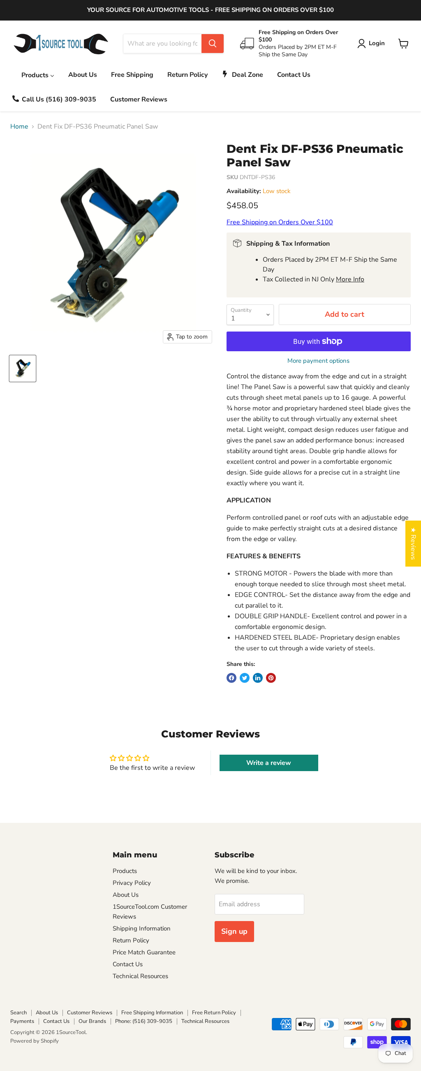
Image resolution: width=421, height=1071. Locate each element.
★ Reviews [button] (413, 543)
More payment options (318, 360)
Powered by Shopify (34, 1041)
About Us (126, 895)
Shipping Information (142, 928)
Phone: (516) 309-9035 (143, 1021)
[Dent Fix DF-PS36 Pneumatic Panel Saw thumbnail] (22, 368)
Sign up (234, 931)
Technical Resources (140, 976)
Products (125, 871)
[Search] (212, 43)
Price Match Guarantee (144, 952)
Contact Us (128, 964)
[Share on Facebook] (231, 678)
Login (377, 43)
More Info (350, 279)
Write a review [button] (268, 762)
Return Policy (131, 940)
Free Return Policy (214, 1012)
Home (19, 126)
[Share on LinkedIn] (258, 678)
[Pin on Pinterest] (271, 678)
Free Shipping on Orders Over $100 (280, 222)
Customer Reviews (89, 1012)
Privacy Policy (132, 883)
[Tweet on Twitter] (245, 678)
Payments (22, 1021)
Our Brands (92, 1021)
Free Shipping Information (152, 1012)
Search (18, 1012)
